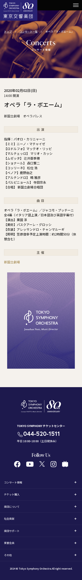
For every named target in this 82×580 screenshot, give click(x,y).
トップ (8, 31)
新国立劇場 (12, 262)
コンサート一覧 (29, 31)
